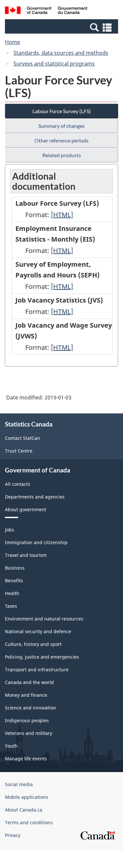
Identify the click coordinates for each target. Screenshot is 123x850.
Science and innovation (30, 708)
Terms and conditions (29, 822)
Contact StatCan (22, 438)
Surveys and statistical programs (54, 63)
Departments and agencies (35, 497)
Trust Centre (18, 451)
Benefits (14, 580)
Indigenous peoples (27, 720)
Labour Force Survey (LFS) (61, 111)
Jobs (9, 530)
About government (25, 509)
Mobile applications (26, 797)
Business (15, 568)
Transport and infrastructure (37, 669)
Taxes (11, 606)
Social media (19, 784)
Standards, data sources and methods (60, 52)
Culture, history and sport (33, 644)
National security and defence (38, 631)
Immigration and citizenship (36, 542)
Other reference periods (61, 140)
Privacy (12, 835)
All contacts (17, 484)
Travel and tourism (26, 555)
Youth (11, 746)
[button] (62, 27)
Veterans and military (28, 733)
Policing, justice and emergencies (42, 657)
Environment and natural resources (44, 619)
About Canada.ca (23, 810)
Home (12, 42)
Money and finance (26, 695)
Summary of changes (61, 126)
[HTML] (62, 214)
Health (12, 593)
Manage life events (26, 758)
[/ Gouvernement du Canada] (46, 11)
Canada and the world (29, 682)
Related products (61, 155)
